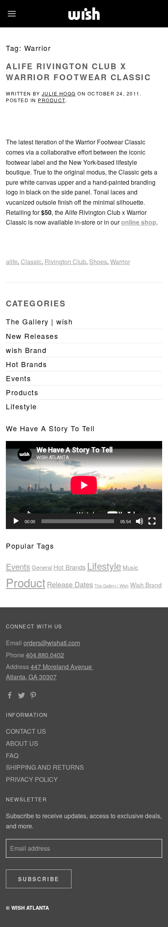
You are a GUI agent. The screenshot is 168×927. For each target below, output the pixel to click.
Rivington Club (65, 261)
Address (17, 666)
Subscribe (38, 879)
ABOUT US (22, 743)
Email (14, 642)
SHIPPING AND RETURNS (45, 767)
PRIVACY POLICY (32, 779)
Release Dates (70, 584)
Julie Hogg (59, 93)
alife (12, 261)
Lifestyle (104, 565)
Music (130, 567)
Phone (15, 654)
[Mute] (139, 521)
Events (18, 566)
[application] (84, 485)
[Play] (16, 521)
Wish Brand (146, 584)
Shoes (98, 261)
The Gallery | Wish (112, 586)
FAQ (12, 755)
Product (51, 100)
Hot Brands (70, 567)
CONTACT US (26, 731)
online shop (138, 222)
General (42, 567)
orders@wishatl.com (51, 642)
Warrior (120, 261)
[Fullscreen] (152, 521)
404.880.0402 (45, 654)
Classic (31, 261)
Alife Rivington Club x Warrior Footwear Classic (78, 71)
